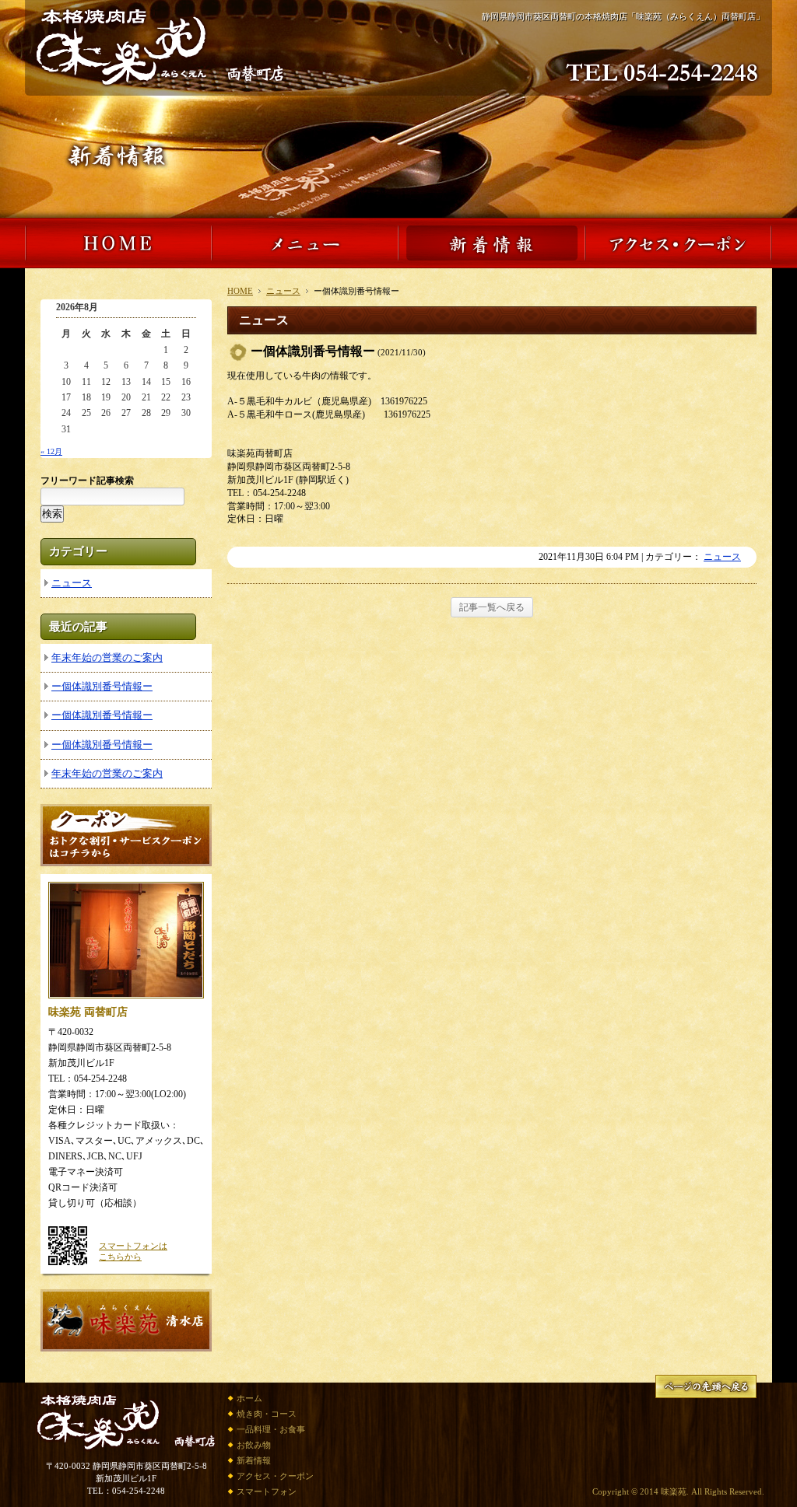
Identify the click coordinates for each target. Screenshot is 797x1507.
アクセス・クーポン (275, 1476)
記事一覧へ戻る (492, 607)
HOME (240, 290)
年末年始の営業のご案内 (107, 657)
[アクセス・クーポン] (678, 260)
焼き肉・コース (267, 1413)
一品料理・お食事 (271, 1429)
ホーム (249, 1398)
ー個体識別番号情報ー (102, 686)
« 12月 (51, 451)
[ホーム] (160, 85)
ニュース (283, 290)
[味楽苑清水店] (126, 1344)
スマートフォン (267, 1491)
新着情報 (254, 1460)
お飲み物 (254, 1444)
